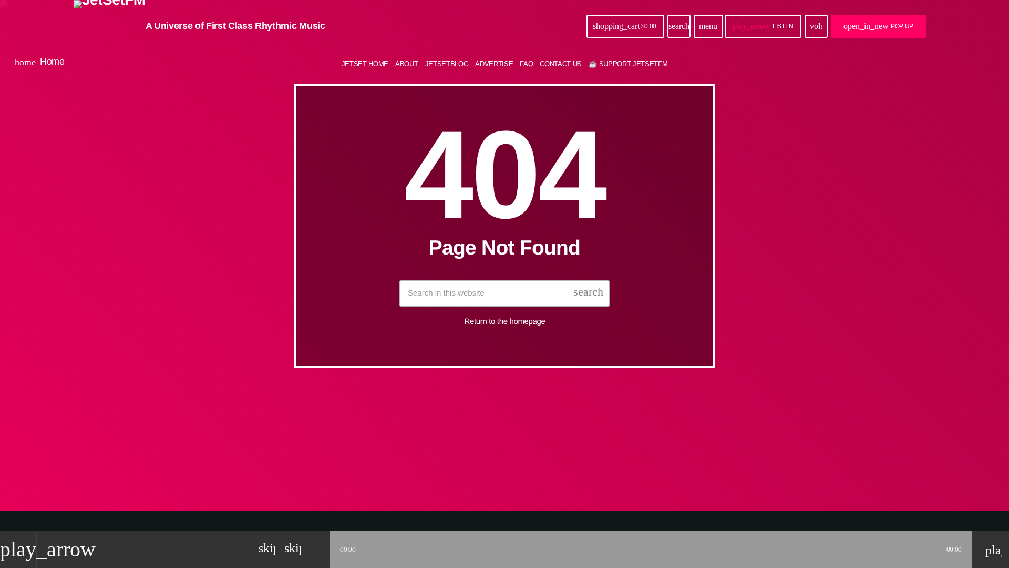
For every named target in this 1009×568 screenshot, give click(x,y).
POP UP (878, 26)
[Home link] (110, 26)
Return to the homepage (505, 321)
